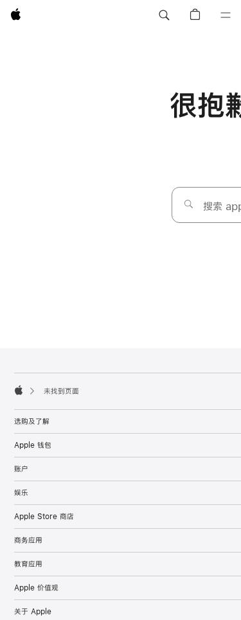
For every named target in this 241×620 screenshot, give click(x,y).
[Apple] (18, 390)
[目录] (225, 15)
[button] (163, 15)
